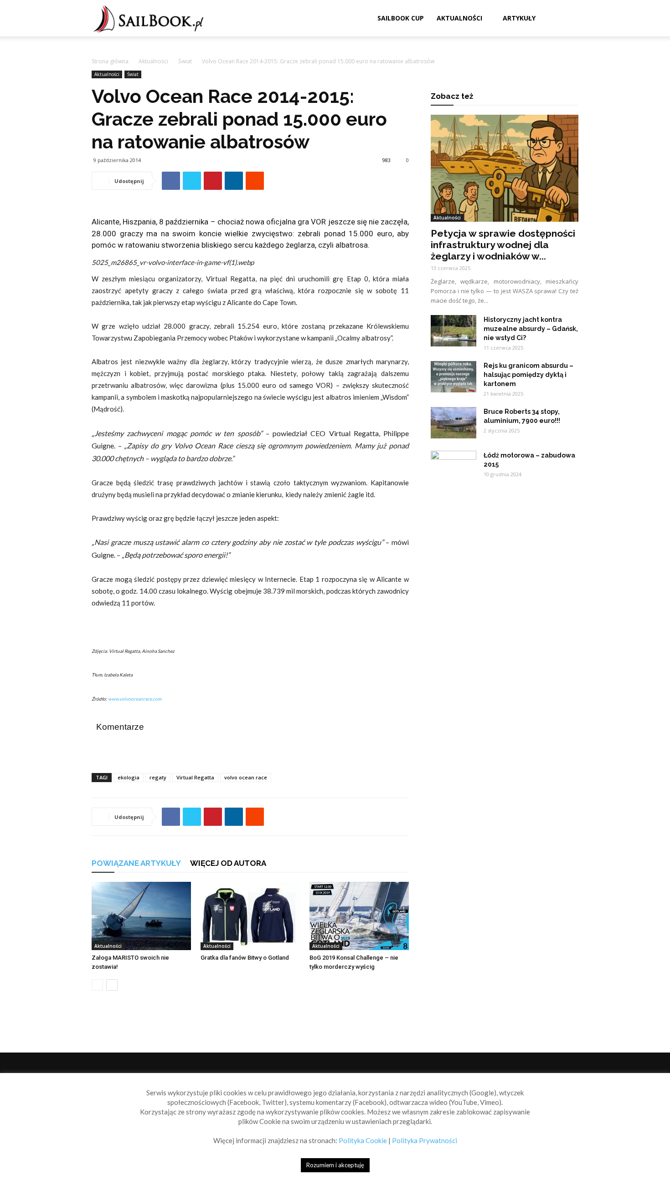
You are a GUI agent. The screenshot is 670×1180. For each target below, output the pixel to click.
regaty (157, 777)
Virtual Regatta (195, 777)
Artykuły (519, 18)
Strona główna (110, 61)
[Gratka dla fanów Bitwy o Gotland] (250, 916)
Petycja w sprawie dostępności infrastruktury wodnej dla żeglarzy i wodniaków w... (503, 245)
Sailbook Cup (400, 18)
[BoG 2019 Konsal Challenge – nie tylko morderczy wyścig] (359, 916)
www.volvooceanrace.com (134, 699)
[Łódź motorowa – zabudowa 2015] (453, 467)
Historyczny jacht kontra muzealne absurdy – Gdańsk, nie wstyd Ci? (531, 328)
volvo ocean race (245, 777)
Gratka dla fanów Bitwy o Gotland (245, 957)
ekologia (128, 777)
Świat (185, 61)
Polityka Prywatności (424, 1140)
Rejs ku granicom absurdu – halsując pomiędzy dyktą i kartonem (528, 374)
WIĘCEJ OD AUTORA (228, 863)
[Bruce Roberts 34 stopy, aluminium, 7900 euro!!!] (453, 422)
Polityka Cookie (363, 1140)
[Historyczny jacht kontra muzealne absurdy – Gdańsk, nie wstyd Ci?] (453, 330)
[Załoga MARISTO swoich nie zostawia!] (141, 916)
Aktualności (459, 18)
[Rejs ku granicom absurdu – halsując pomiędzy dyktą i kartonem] (453, 376)
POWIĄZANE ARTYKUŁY (136, 863)
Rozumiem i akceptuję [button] (335, 1165)
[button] (567, 19)
